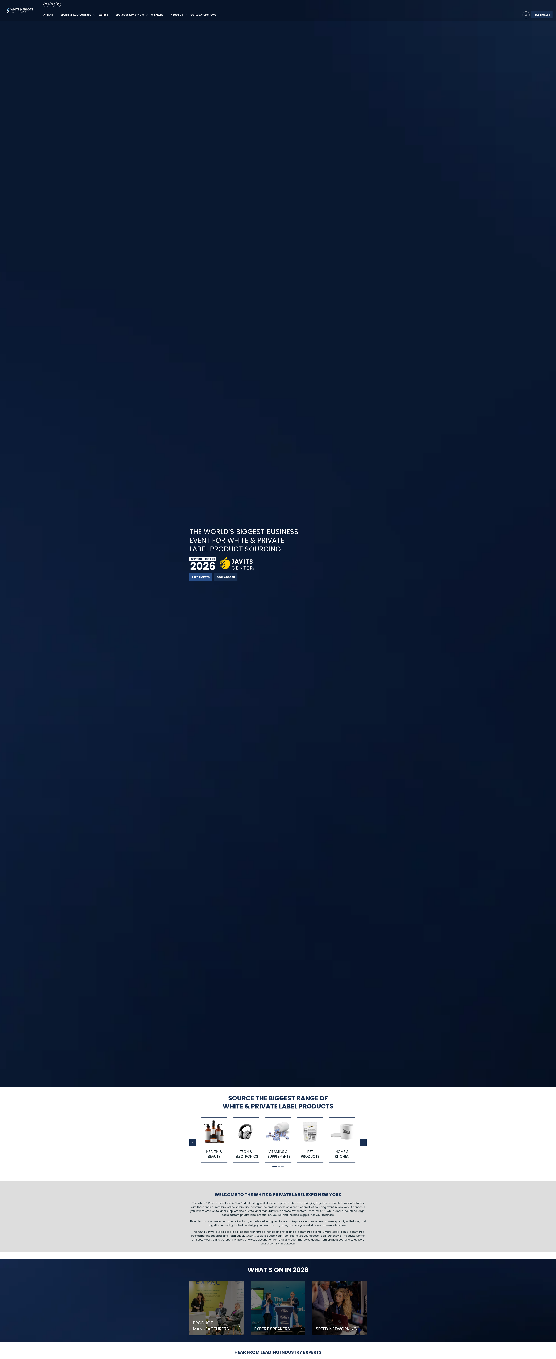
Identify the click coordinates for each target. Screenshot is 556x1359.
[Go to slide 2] (279, 1166)
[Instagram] (52, 4)
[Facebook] (58, 4)
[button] (526, 14)
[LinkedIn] (46, 4)
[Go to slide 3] (282, 1166)
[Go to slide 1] (274, 1166)
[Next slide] (363, 1142)
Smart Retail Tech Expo (76, 15)
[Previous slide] (192, 1142)
